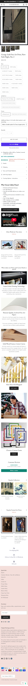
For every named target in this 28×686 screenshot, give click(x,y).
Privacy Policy (4, 584)
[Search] (4, 4)
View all (14, 234)
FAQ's (2, 579)
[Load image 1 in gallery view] (14, 25)
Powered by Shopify (13, 679)
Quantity (3, 130)
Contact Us (3, 581)
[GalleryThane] (14, 4)
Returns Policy (4, 591)
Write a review (14, 470)
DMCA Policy (4, 586)
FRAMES (14, 454)
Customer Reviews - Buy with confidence (10, 575)
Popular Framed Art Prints (14, 510)
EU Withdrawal (4, 597)
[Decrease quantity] (3, 133)
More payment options (14, 147)
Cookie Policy (4, 588)
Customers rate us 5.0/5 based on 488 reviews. (17, 160)
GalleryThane (6, 679)
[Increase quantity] (11, 133)
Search (2, 572)
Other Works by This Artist (14, 232)
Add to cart (14, 139)
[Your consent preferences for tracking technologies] (25, 683)
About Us (3, 577)
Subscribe (5, 617)
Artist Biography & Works (10, 209)
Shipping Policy (4, 595)
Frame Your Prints (5, 593)
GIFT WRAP (14, 388)
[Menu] (1, 4)
